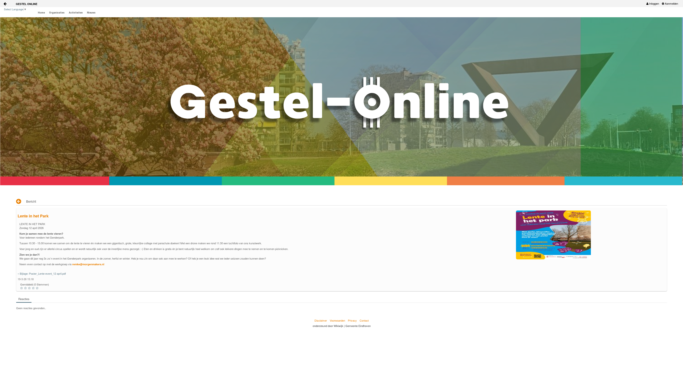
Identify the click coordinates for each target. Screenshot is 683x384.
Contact (364, 320)
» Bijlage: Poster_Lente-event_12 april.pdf (42, 273)
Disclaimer (320, 320)
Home (41, 12)
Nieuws (91, 12)
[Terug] (19, 201)
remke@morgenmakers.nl (88, 264)
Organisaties (57, 12)
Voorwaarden (337, 320)
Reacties (23, 299)
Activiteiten (76, 12)
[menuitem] (652, 3)
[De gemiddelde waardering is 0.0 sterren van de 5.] (21, 288)
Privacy (352, 320)
